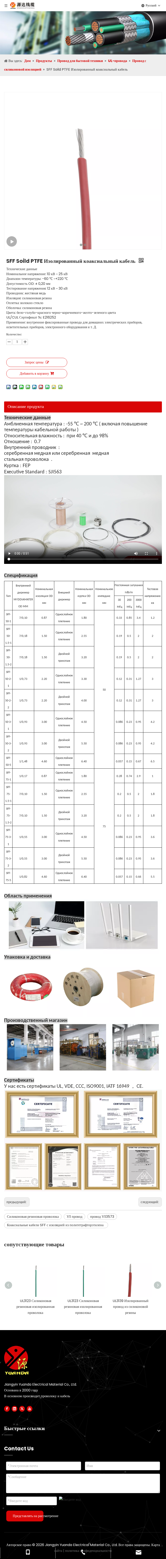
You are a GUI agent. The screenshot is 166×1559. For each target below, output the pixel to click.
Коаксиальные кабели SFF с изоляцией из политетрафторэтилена (56, 1225)
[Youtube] (29, 1409)
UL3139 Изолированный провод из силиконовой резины (130, 1306)
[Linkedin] (14, 1409)
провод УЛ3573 (102, 1216)
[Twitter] (22, 1409)
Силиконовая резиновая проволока (33, 1216)
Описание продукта (26, 406)
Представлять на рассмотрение (28, 1515)
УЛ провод (74, 1216)
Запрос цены (34, 362)
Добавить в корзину (34, 373)
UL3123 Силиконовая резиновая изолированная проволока (35, 1306)
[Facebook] (7, 1409)
